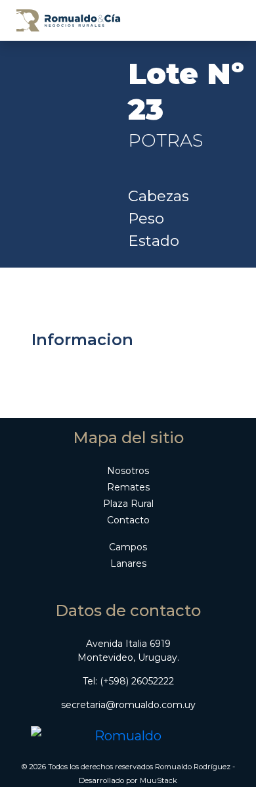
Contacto (128, 520)
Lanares (128, 563)
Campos (128, 547)
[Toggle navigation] (224, 21)
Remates (128, 487)
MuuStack (158, 780)
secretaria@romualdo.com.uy (128, 705)
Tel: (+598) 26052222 (128, 681)
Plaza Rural (128, 504)
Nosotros (128, 471)
